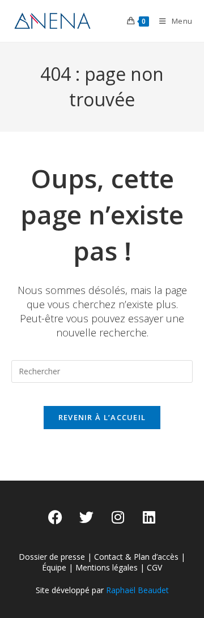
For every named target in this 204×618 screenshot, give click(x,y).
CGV (154, 567)
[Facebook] (55, 517)
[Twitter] (87, 517)
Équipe (54, 567)
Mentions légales (106, 567)
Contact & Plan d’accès (136, 556)
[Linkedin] (149, 517)
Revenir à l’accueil (102, 417)
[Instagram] (118, 517)
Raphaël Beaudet (137, 590)
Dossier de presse (52, 556)
